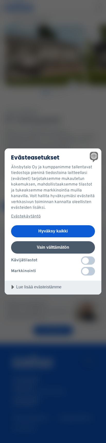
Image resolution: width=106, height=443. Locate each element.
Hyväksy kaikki (53, 231)
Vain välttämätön (53, 247)
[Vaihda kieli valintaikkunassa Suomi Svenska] (93, 156)
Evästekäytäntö (26, 216)
